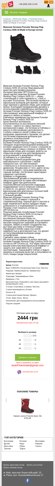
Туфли (22, 449)
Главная (7, 19)
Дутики (7, 444)
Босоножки (8, 441)
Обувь (22, 446)
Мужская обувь (20, 19)
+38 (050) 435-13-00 (28, 4)
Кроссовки (8, 446)
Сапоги (38, 446)
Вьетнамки (40, 441)
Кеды (22, 444)
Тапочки (7, 449)
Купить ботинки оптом (13, 468)
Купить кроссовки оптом (14, 465)
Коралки (38, 444)
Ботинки (23, 441)
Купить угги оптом (34, 465)
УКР (51, 2)
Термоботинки (35, 19)
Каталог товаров (18, 12)
